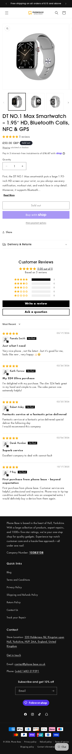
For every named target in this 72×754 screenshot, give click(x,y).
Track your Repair (16, 617)
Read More (9, 195)
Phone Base (16, 741)
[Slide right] (68, 102)
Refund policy (46, 742)
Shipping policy (27, 747)
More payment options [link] (36, 223)
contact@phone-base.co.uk (30, 664)
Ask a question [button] (36, 312)
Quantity (7, 159)
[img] (10, 333)
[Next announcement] (65, 3)
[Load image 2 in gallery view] (36, 101)
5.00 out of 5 (45, 268)
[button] (6, 13)
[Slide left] (3, 102)
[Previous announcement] (6, 3)
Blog (9, 572)
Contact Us (12, 610)
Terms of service (62, 742)
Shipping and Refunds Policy (22, 594)
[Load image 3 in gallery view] (55, 101)
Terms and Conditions (18, 579)
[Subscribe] (53, 691)
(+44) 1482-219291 (27, 671)
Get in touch (14, 655)
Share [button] (9, 232)
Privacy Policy (14, 587)
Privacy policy (30, 742)
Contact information (46, 747)
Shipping (6, 147)
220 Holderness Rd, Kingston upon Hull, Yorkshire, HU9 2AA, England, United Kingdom (35, 642)
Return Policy (14, 602)
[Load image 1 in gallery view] (17, 101)
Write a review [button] (36, 303)
